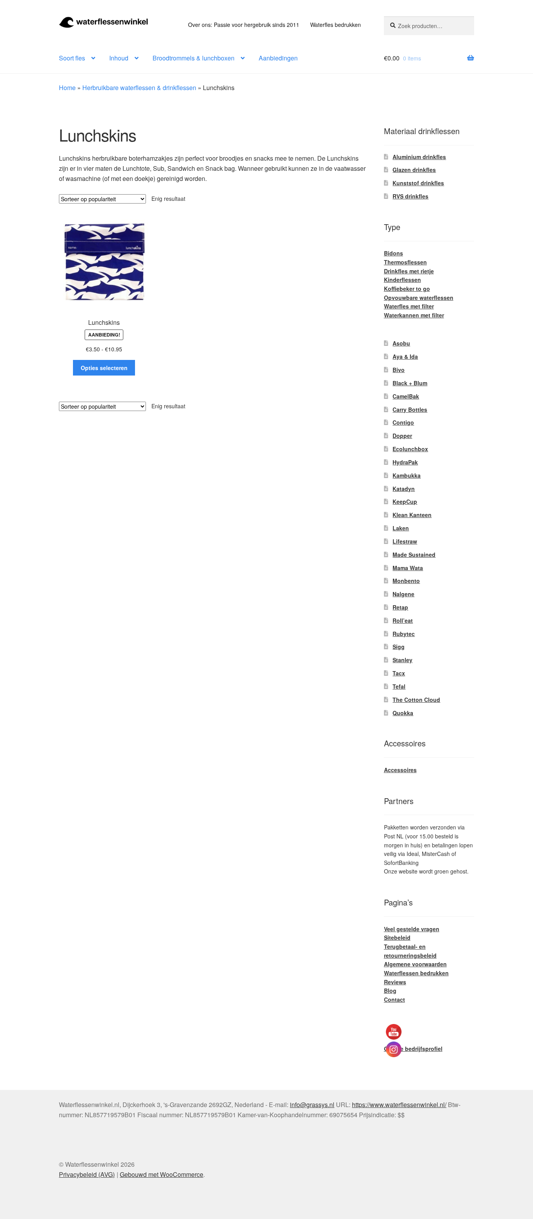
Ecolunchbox (410, 449)
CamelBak (406, 396)
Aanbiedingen (278, 57)
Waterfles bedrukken (335, 24)
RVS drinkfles (410, 196)
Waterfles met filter (409, 306)
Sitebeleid (397, 937)
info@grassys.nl (312, 1104)
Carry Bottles (410, 409)
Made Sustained (414, 554)
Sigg (399, 646)
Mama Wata (408, 568)
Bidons (393, 253)
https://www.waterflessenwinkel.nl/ (399, 1104)
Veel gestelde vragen (411, 929)
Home (67, 87)
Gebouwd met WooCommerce (161, 1174)
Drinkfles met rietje (409, 271)
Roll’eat (403, 620)
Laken (401, 528)
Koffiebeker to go (407, 288)
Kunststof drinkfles (418, 183)
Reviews (395, 982)
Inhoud (118, 57)
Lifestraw (405, 541)
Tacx (399, 673)
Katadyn (404, 489)
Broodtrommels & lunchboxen (194, 57)
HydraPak (405, 462)
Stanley (402, 660)
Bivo (399, 370)
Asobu (401, 343)
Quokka (403, 713)
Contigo (403, 422)
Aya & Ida (405, 356)
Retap (400, 607)
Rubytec (404, 634)
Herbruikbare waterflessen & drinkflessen (139, 87)
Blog (390, 990)
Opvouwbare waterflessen (418, 297)
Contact (394, 999)
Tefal (399, 686)
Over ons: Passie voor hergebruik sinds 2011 (243, 24)
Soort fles (72, 57)
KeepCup (405, 501)
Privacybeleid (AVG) (87, 1174)
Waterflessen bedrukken (416, 973)
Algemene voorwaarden (415, 964)
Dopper (402, 435)
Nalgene (403, 594)
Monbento (406, 581)
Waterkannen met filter (414, 315)
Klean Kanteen (412, 515)
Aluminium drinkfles (419, 157)
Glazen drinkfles (414, 170)
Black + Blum (410, 383)
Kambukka (407, 475)
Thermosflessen (405, 262)
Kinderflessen (402, 279)
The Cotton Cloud (416, 699)
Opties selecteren (104, 368)
